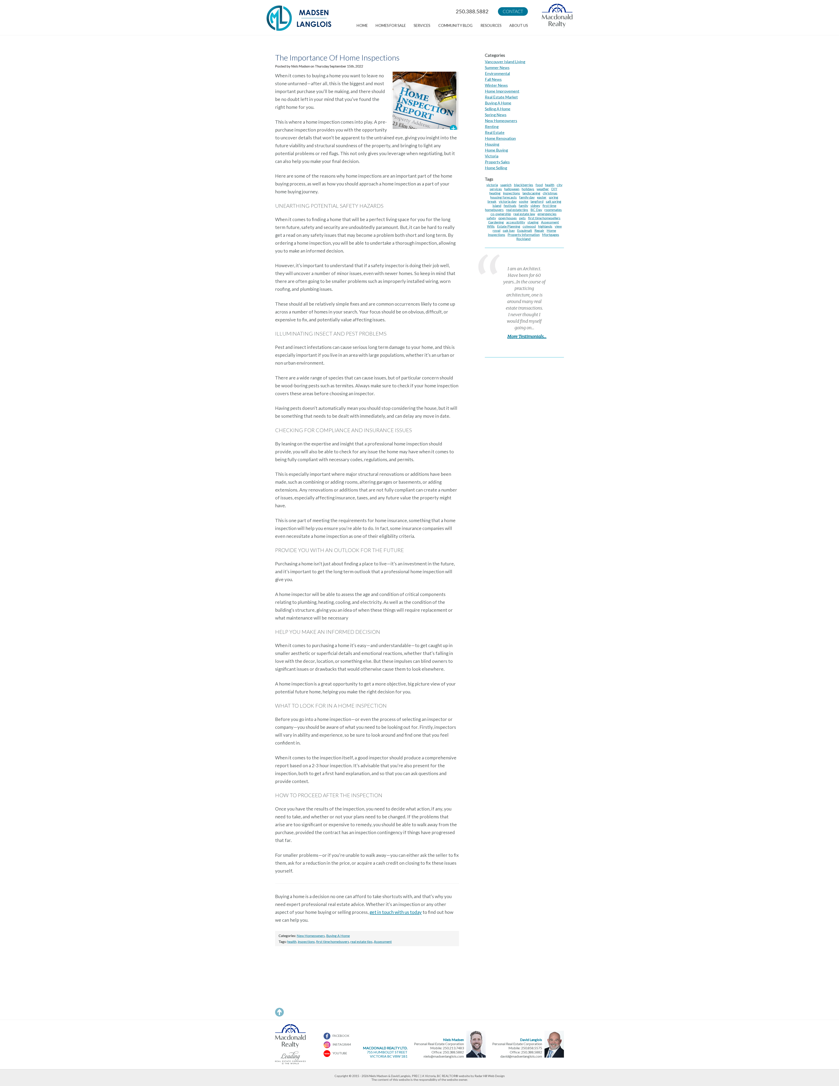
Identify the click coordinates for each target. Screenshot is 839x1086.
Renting (492, 126)
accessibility (515, 222)
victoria (492, 185)
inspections (306, 941)
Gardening (496, 222)
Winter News (496, 85)
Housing (492, 144)
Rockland (523, 239)
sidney (535, 205)
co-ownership (501, 214)
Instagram (342, 1044)
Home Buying (496, 150)
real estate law (524, 214)
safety (491, 218)
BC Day (536, 210)
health (291, 941)
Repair (539, 230)
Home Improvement (502, 91)
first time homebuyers (332, 941)
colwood (529, 226)
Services (422, 25)
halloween (511, 189)
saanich (505, 185)
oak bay (509, 230)
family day (527, 197)
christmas (550, 193)
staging (533, 222)
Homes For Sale (391, 25)
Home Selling (496, 167)
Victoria (491, 156)
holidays (528, 189)
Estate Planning (508, 226)
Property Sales (497, 161)
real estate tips (361, 941)
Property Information (524, 234)
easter (541, 197)
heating (495, 193)
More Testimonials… (526, 336)
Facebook (341, 1036)
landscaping (531, 193)
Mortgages (550, 234)
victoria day (508, 201)
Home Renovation (500, 138)
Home (362, 25)
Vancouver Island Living (505, 61)
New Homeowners (311, 936)
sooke (523, 201)
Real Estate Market (501, 97)
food (539, 185)
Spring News (495, 114)
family (523, 205)
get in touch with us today (395, 912)
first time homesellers (544, 218)
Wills (491, 226)
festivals (510, 205)
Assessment (383, 941)
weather (543, 189)
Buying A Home (338, 936)
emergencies (546, 214)
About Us (518, 25)
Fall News (493, 79)
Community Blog (455, 25)
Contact (513, 11)
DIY (554, 189)
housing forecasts (503, 197)
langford (536, 201)
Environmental (497, 73)
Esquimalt (524, 230)
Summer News (497, 67)
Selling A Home (497, 108)
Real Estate (494, 132)
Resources (490, 25)
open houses (507, 218)
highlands (545, 226)
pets (522, 218)
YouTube (340, 1053)
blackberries (523, 185)
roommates (553, 210)
